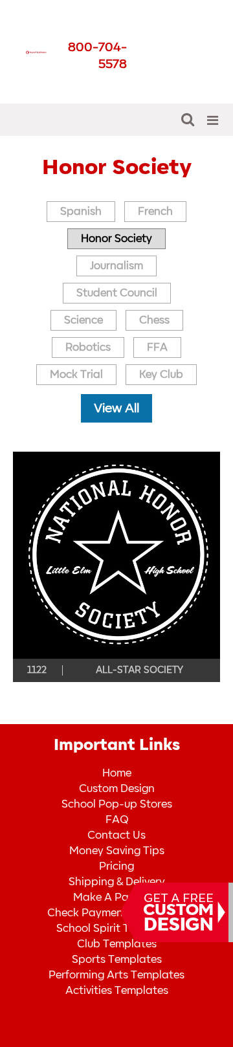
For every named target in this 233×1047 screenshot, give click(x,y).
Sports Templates (117, 959)
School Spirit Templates (116, 928)
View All (116, 408)
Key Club (161, 374)
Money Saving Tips (116, 851)
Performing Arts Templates (116, 975)
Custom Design (117, 789)
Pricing (116, 866)
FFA (157, 347)
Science (83, 320)
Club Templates (117, 944)
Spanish (81, 211)
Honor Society (116, 239)
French (155, 211)
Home (116, 773)
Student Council (116, 293)
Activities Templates (116, 991)
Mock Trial (76, 374)
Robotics (88, 347)
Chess (154, 320)
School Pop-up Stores (116, 804)
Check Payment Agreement (116, 913)
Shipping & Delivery (117, 882)
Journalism (116, 266)
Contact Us (116, 835)
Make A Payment (117, 897)
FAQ (116, 820)
